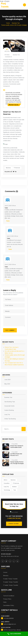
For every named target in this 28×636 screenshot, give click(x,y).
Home (8, 23)
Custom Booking (9, 410)
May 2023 (7, 384)
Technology (7, 490)
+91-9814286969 (9, 618)
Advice (5, 480)
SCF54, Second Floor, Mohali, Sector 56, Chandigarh (12, 631)
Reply (8, 221)
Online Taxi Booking (10, 418)
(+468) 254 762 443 (14, 518)
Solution (14, 486)
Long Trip (7, 414)
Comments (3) (8, 56)
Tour (14, 490)
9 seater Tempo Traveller (10, 579)
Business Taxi (16, 23)
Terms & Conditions (8, 595)
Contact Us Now (13, 523)
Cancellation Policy (8, 605)
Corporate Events (9, 406)
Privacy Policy (7, 599)
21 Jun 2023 (14, 444)
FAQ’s (4, 602)
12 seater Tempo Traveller (10, 582)
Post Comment (9, 330)
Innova (5, 572)
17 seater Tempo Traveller (10, 585)
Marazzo (5, 575)
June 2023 (7, 379)
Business (8, 167)
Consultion (6, 483)
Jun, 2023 (7, 50)
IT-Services (17, 167)
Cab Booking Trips (9, 401)
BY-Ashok (7, 54)
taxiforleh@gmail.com (10, 624)
